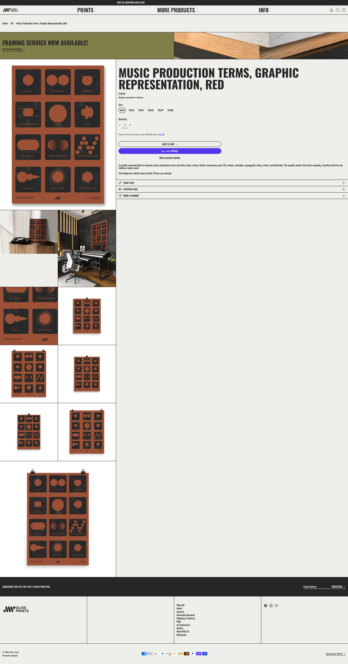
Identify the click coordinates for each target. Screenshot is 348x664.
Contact (180, 611)
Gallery (180, 628)
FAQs (179, 621)
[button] (337, 9)
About (179, 608)
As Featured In (183, 625)
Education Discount (186, 615)
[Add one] (130, 125)
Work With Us (183, 631)
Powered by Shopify (10, 655)
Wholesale (181, 635)
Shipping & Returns (186, 618)
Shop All (180, 605)
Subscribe (337, 586)
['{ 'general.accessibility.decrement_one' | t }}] (119, 125)
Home (5, 23)
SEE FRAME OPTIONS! (12, 49)
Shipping (122, 97)
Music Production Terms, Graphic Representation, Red (41, 23)
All (12, 23)
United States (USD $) (334, 653)
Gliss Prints (14, 652)
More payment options (169, 157)
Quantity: (123, 119)
